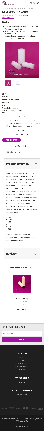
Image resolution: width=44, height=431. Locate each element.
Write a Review (8, 18)
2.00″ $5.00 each (33, 126)
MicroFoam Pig (21, 299)
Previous (3, 428)
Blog (22, 361)
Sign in (17, 367)
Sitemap (22, 370)
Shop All (22, 382)
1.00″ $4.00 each (15, 123)
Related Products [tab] (20, 267)
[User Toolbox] (34, 3)
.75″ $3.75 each (32, 120)
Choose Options (22, 309)
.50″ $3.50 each (15, 120)
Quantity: (22, 130)
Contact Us (22, 364)
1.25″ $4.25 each (34, 123)
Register (26, 367)
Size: (22, 117)
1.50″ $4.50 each (15, 126)
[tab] (22, 163)
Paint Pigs (22, 358)
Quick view (22, 305)
